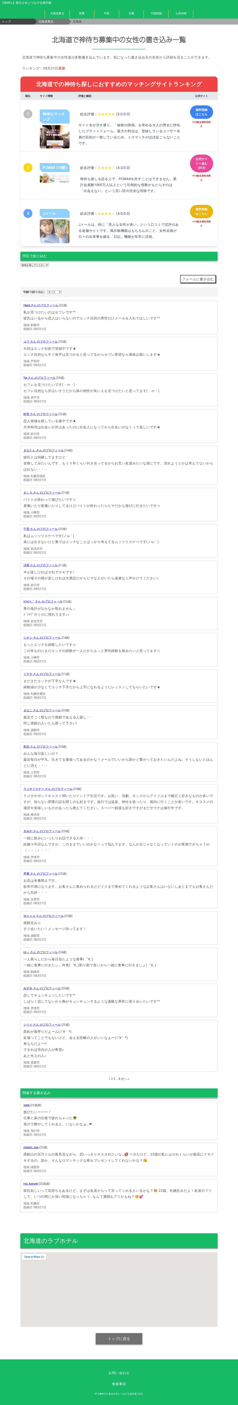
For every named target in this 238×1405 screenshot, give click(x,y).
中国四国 (156, 13)
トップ (6, 21)
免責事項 (119, 1384)
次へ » (125, 1079)
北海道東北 (57, 13)
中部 (106, 13)
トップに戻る (119, 1338)
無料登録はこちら (202, 112)
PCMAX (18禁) (55, 167)
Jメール (49, 213)
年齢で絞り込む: (34, 292)
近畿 (131, 13)
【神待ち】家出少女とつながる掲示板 (26, 2)
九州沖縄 (180, 13)
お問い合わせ (118, 1373)
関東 (82, 13)
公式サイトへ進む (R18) (202, 163)
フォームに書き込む (198, 279)
